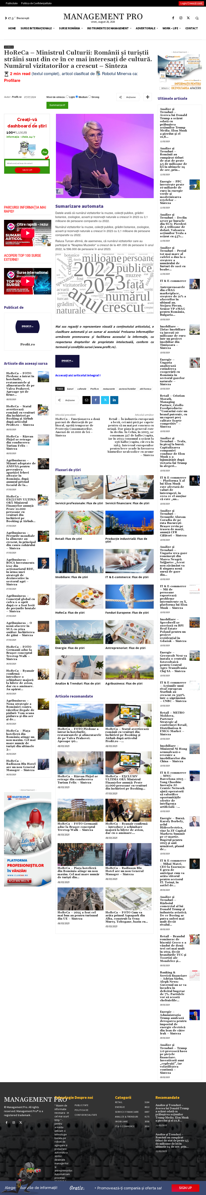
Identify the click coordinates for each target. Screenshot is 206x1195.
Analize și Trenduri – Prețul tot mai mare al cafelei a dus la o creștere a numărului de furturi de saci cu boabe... (173, 258)
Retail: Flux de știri (68, 539)
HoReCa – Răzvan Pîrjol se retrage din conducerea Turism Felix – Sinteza (19, 443)
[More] (147, 97)
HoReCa (9, 47)
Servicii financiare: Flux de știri (127, 503)
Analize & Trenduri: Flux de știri (77, 683)
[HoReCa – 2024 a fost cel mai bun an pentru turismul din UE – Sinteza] (81, 898)
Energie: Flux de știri (69, 648)
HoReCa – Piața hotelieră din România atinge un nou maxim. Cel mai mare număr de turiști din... (78, 872)
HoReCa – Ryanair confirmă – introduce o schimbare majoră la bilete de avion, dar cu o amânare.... (126, 828)
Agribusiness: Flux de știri (123, 683)
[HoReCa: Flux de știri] (79, 597)
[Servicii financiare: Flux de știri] (129, 487)
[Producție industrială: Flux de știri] (129, 523)
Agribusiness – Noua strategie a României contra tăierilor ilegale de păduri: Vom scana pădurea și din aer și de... (20, 710)
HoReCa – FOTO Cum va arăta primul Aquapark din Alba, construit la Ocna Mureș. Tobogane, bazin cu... (126, 917)
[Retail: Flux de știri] (79, 523)
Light (72, 97)
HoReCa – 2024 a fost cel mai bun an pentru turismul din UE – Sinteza (78, 916)
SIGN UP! (27, 170)
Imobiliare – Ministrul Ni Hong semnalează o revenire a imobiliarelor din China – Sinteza (173, 753)
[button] (197, 18)
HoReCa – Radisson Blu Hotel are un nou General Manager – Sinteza (21, 765)
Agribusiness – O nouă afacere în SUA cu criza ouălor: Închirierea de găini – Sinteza (20, 629)
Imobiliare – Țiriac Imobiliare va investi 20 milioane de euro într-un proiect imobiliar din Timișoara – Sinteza (173, 337)
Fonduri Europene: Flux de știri (127, 612)
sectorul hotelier (127, 388)
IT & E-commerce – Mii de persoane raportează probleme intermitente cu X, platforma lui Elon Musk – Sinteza (173, 597)
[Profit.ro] (27, 327)
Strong (95, 97)
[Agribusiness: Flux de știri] (129, 667)
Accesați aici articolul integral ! (78, 375)
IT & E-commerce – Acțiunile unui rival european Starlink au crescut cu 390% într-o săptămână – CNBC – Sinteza (173, 692)
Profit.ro (16, 97)
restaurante (109, 388)
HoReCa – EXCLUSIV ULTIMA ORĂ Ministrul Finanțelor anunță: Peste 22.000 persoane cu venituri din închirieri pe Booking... (126, 783)
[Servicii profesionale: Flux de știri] (79, 487)
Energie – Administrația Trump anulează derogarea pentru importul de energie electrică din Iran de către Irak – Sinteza (173, 1022)
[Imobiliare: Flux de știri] (79, 561)
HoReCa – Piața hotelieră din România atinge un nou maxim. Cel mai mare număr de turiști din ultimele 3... (21, 740)
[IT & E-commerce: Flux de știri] (129, 561)
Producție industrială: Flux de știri (126, 540)
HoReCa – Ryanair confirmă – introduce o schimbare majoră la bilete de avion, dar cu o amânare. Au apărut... (20, 680)
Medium (83, 97)
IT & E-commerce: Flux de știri (126, 577)
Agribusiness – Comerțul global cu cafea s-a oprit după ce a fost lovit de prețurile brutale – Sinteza (21, 603)
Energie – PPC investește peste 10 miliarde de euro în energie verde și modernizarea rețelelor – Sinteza (172, 192)
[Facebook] (173, 18)
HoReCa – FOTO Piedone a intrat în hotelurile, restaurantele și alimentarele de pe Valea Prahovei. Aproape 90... (79, 735)
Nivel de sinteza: (55, 97)
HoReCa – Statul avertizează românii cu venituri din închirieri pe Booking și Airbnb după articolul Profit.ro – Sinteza (20, 416)
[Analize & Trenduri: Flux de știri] (79, 667)
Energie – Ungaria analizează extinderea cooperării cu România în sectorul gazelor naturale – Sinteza (172, 372)
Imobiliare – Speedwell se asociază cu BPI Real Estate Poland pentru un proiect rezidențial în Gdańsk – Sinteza (173, 630)
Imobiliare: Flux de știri (71, 577)
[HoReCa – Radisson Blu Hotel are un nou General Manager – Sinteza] (43, 764)
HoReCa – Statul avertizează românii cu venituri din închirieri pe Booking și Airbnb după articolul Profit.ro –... (127, 735)
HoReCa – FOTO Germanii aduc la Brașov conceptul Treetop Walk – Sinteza (19, 653)
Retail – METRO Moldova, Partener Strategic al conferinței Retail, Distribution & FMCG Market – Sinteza (173, 723)
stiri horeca (145, 388)
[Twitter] (188, 18)
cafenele (81, 388)
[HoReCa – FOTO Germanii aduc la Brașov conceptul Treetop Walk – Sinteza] (43, 650)
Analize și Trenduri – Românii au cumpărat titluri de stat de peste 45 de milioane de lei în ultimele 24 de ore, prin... (173, 159)
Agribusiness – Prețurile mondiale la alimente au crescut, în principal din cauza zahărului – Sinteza (21, 540)
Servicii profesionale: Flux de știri (79, 503)
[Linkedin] (114, 400)
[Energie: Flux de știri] (79, 632)
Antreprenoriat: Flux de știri (125, 648)
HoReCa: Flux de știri (69, 612)
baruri (70, 388)
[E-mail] (86, 400)
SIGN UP (185, 1188)
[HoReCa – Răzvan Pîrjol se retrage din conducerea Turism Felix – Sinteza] (43, 439)
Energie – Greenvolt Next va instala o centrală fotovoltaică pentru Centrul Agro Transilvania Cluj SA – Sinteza (173, 662)
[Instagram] (180, 18)
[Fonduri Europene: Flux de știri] (129, 597)
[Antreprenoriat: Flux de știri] (129, 632)
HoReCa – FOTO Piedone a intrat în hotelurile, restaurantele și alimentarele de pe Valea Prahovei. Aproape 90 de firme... (20, 384)
